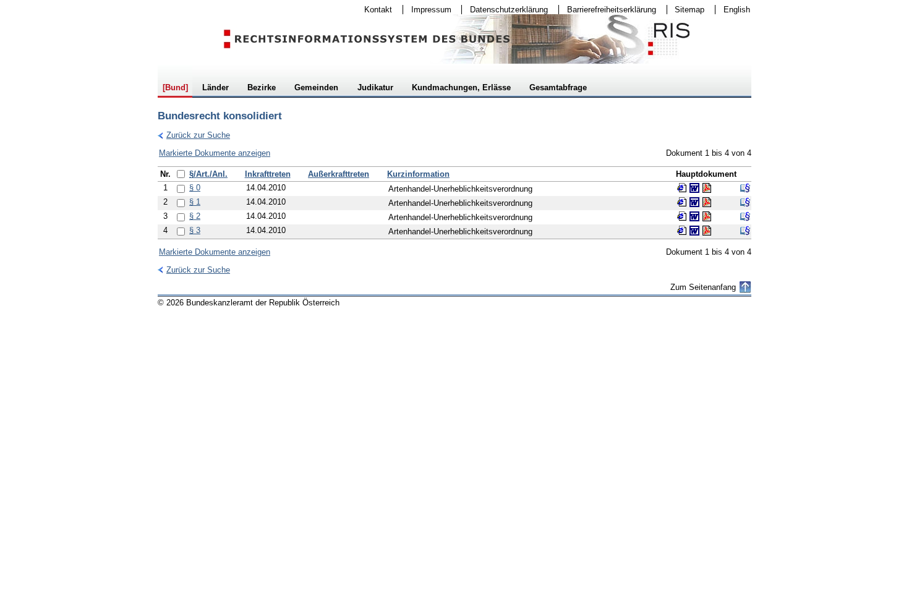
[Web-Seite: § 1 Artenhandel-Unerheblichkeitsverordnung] (682, 202)
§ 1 (194, 201)
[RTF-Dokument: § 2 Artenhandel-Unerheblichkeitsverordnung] (694, 216)
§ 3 (194, 230)
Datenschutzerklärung (505, 9)
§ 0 (194, 187)
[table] (454, 202)
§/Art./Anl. (208, 174)
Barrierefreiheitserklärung (607, 9)
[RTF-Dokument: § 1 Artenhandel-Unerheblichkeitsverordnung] (694, 202)
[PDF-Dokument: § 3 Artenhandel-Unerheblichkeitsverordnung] (707, 231)
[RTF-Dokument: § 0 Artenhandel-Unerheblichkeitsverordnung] (694, 188)
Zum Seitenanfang (703, 287)
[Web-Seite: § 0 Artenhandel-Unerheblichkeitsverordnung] (682, 188)
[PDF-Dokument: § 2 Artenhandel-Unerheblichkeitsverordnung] (707, 216)
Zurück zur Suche (194, 135)
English (736, 9)
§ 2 (194, 216)
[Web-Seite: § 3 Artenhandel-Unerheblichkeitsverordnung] (682, 231)
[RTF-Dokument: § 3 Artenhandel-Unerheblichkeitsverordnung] (694, 231)
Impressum (427, 9)
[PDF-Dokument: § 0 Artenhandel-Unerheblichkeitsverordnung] (707, 188)
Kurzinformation (418, 174)
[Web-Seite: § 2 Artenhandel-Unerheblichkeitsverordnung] (682, 216)
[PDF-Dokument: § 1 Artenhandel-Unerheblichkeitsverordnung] (707, 202)
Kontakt (374, 9)
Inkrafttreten (268, 174)
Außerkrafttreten (338, 174)
